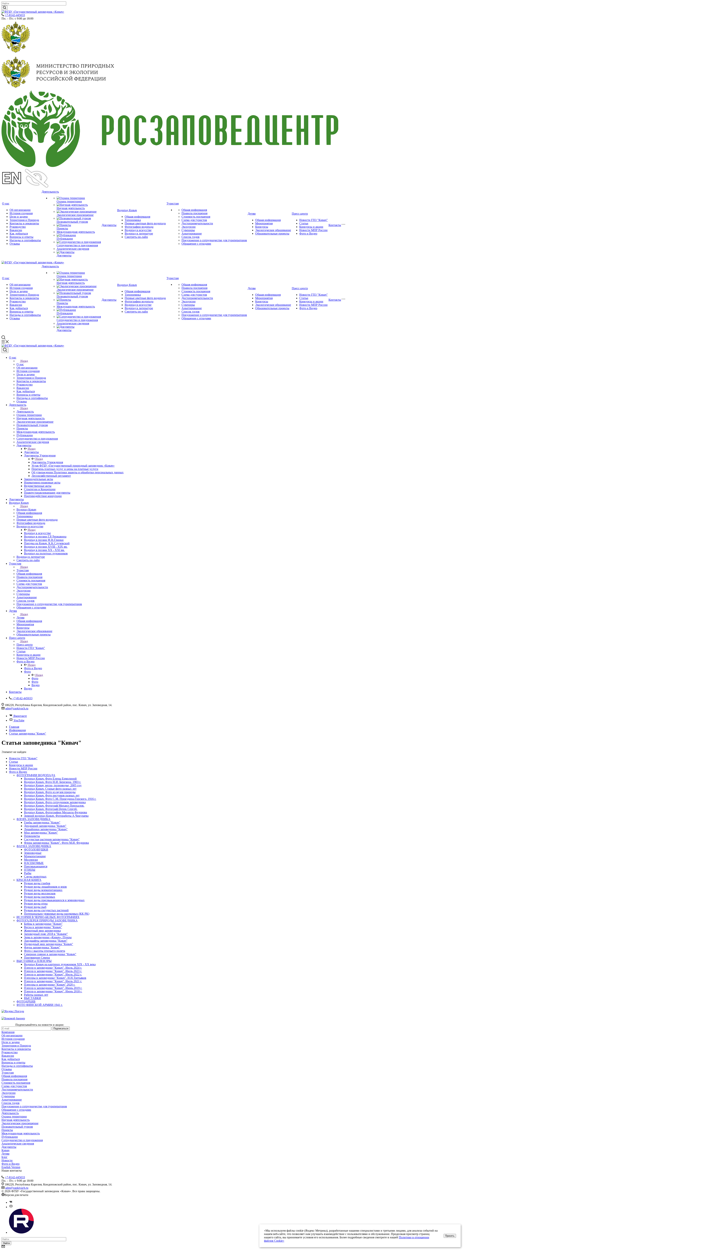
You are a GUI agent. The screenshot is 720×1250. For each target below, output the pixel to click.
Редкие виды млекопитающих (43, 890)
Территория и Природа (24, 220)
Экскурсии (189, 226)
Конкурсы (261, 226)
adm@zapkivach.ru (16, 708)
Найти (6, 1243)
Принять (449, 1235)
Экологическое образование (273, 230)
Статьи (303, 223)
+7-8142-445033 (15, 15)
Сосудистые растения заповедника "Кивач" (52, 839)
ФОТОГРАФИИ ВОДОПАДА (35, 775)
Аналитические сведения (73, 248)
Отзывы (15, 243)
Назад (24, 361)
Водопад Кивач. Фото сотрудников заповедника (55, 802)
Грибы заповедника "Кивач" (42, 822)
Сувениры (188, 230)
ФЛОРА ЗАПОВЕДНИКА (33, 819)
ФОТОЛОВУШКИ (36, 849)
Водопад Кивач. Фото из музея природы (50, 792)
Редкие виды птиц (36, 903)
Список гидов (191, 236)
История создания (21, 213)
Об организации (20, 209)
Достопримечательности (197, 223)
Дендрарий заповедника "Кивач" (45, 825)
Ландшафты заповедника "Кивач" (46, 940)
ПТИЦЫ (29, 869)
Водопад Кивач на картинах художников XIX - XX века (60, 964)
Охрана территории (69, 201)
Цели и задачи (19, 216)
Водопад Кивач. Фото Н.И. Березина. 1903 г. (52, 782)
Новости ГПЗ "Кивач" (313, 220)
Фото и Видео (308, 233)
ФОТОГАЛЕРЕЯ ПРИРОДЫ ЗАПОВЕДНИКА (47, 920)
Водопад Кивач (127, 210)
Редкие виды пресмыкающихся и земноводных (54, 900)
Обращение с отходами (196, 243)
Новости (7, 1160)
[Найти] (5, 7)
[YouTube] (11, 1207)
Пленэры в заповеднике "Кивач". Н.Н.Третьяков (55, 977)
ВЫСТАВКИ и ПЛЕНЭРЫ (34, 961)
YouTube (19, 720)
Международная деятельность (76, 231)
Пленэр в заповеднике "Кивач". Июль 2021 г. (53, 981)
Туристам (172, 203)
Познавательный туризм (72, 221)
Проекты (62, 228)
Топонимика (133, 220)
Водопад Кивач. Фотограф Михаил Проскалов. (54, 805)
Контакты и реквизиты (24, 223)
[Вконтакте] (11, 1202)
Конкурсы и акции (311, 226)
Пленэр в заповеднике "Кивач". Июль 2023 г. (53, 971)
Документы (64, 255)
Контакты (334, 225)
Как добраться (19, 233)
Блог (5, 1157)
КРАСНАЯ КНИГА (28, 879)
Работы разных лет (36, 994)
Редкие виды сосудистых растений (46, 910)
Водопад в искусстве (138, 230)
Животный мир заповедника (42, 930)
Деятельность (50, 191)
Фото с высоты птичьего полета (44, 950)
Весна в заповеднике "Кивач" (43, 927)
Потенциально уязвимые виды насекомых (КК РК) (56, 913)
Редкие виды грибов (37, 883)
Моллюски (31, 859)
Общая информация (137, 216)
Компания (8, 1032)
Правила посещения (194, 213)
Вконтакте (20, 716)
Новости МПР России (313, 230)
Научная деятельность (71, 208)
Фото (35, 678)
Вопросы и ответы (21, 236)
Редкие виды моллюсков (40, 893)
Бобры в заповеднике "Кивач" (43, 923)
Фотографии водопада (139, 226)
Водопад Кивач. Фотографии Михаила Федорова (55, 812)
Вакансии (16, 230)
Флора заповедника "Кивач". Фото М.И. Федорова (56, 842)
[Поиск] (5, 350)
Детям (252, 213)
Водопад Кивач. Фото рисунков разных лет (52, 795)
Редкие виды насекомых (39, 896)
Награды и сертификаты (25, 240)
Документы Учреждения (47, 462)
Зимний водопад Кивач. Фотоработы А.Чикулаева (56, 815)
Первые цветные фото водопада (145, 223)
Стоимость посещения (196, 216)
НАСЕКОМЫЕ (34, 863)
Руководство (18, 226)
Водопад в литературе (139, 233)
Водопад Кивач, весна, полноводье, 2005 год (52, 785)
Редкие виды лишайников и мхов (45, 886)
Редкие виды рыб (35, 907)
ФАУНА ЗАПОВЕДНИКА (33, 846)
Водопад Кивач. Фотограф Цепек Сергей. (50, 809)
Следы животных (35, 876)
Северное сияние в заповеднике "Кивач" (50, 954)
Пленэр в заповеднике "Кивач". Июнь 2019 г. (53, 988)
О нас (5, 203)
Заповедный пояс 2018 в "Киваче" (46, 934)
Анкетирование (192, 233)
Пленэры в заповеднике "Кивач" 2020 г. (49, 984)
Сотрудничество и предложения (77, 245)
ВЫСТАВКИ (32, 998)
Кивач (5, 1150)
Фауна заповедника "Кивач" (42, 947)
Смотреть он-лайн (136, 236)
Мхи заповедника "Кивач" (41, 832)
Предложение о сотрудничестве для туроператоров (214, 240)
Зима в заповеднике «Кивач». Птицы (48, 937)
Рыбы (27, 873)
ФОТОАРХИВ (25, 1001)
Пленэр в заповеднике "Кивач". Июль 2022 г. (53, 974)
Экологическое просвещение (75, 215)
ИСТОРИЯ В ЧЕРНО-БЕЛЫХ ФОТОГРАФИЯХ (48, 917)
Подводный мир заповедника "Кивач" (48, 944)
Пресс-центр (300, 213)
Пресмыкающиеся (35, 866)
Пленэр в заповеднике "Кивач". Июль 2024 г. (53, 967)
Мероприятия (264, 223)
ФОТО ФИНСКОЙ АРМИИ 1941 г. (39, 1004)
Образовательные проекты (272, 233)
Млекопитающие (35, 856)
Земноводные (32, 852)
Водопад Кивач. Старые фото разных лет (50, 788)
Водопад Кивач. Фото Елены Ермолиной (50, 778)
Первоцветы (32, 836)
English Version (11, 1167)
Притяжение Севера (37, 957)
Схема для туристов (194, 220)
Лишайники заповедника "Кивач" (46, 829)
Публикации (65, 238)
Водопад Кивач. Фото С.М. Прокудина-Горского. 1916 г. (60, 798)
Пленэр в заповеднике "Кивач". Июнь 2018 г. (53, 991)
